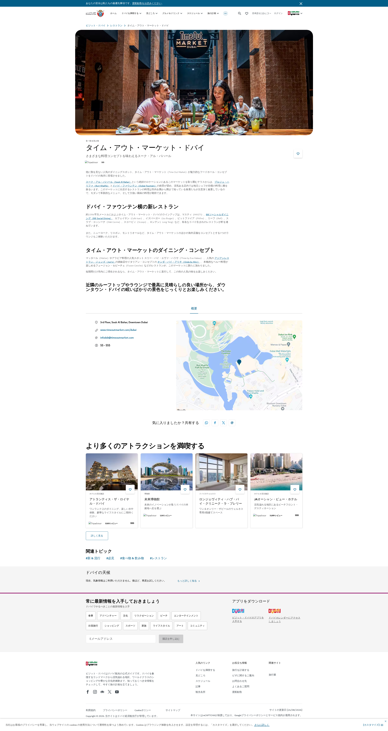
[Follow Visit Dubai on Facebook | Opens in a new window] (87, 692)
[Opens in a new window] (215, 422)
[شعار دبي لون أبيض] (92, 664)
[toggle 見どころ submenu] (156, 13)
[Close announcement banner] (301, 3)
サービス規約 (275, 715)
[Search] (239, 13)
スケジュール (193, 13)
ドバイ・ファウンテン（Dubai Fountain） (135, 186)
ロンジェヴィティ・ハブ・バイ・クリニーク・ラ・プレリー (220, 501)
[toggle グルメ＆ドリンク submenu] (181, 13)
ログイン (278, 13)
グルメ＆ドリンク (170, 13)
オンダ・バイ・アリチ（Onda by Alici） (178, 262)
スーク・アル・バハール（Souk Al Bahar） (109, 182)
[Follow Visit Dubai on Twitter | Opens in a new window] (109, 692)
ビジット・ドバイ (95, 25)
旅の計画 (211, 13)
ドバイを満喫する (130, 13)
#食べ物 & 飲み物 (132, 558)
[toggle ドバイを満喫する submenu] (140, 13)
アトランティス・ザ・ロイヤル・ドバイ (109, 501)
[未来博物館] (167, 471)
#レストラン (158, 558)
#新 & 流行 (93, 558)
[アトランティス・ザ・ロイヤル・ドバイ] (112, 471)
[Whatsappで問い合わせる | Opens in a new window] (206, 422)
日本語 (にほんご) (260, 13)
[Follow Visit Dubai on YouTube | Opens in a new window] (117, 692)
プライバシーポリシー (253, 715)
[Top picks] (246, 13)
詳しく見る (97, 536)
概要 (194, 308)
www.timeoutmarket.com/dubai (118, 330)
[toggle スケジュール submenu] (202, 13)
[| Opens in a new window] (95, 692)
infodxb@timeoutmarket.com (117, 338)
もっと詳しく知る (187, 581)
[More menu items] (225, 13)
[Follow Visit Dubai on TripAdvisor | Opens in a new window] (102, 692)
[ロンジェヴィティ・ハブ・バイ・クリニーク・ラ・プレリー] (221, 471)
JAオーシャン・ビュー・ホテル (275, 499)
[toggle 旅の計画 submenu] (218, 13)
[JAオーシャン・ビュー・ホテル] (276, 471)
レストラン (116, 25)
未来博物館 (152, 499)
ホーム (113, 13)
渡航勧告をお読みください (146, 3)
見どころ (150, 13)
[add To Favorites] (298, 153)
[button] (373, 724)
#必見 (110, 558)
